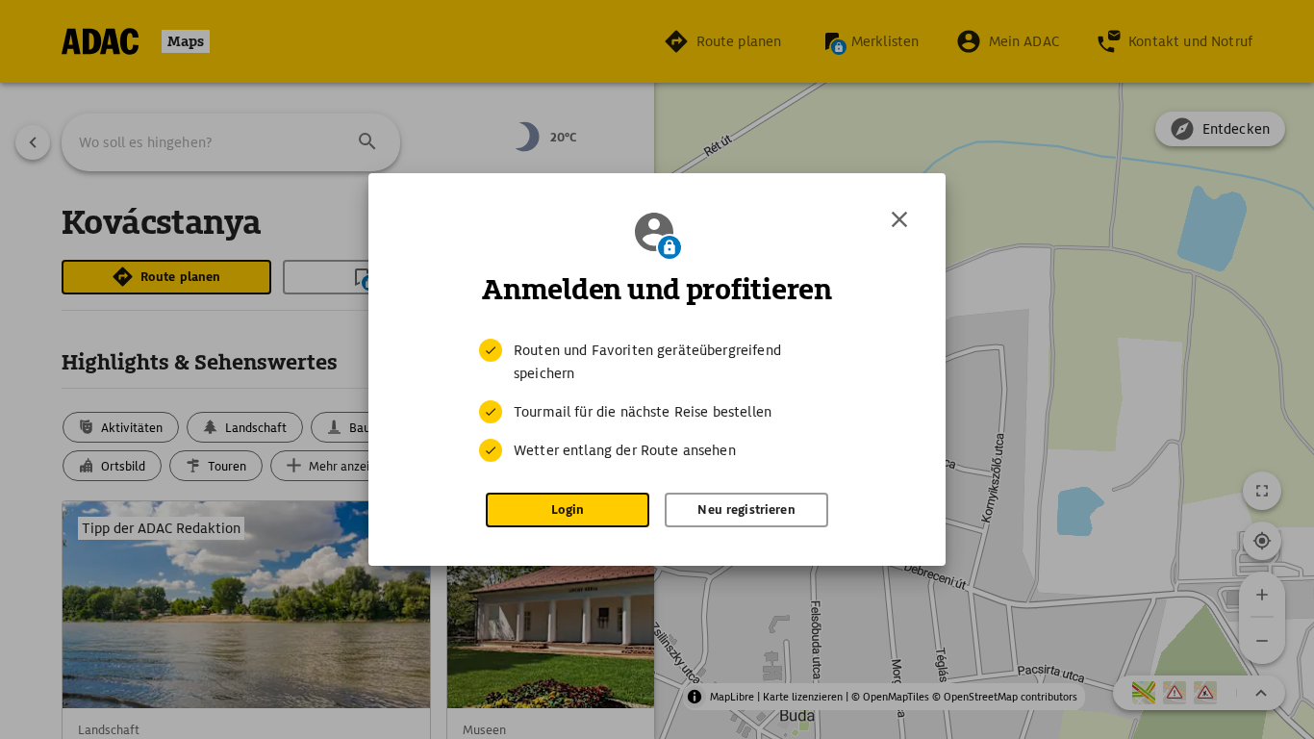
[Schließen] (899, 219)
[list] (657, 400)
